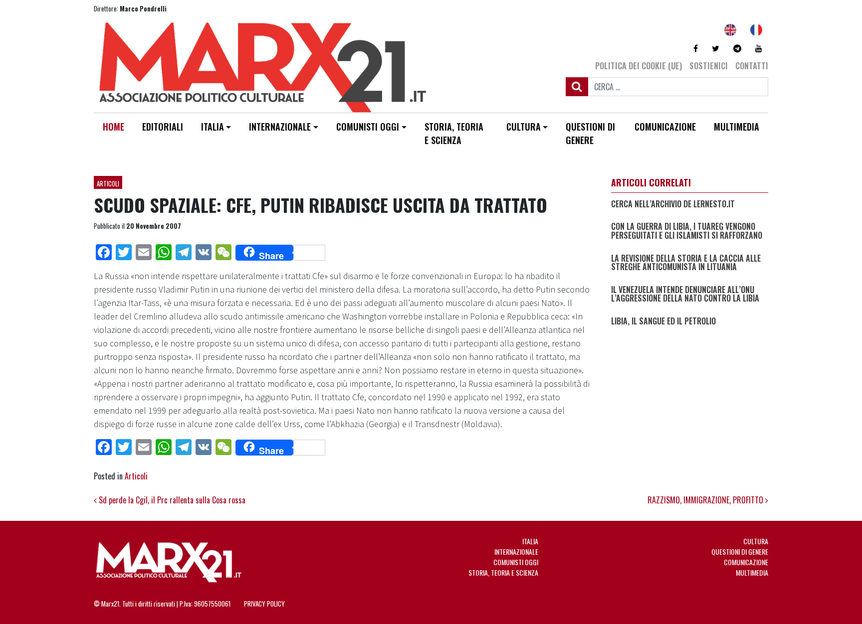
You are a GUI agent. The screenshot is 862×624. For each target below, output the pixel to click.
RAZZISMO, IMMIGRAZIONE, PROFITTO (706, 500)
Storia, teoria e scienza (454, 133)
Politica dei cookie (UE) (638, 66)
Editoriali (162, 126)
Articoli (108, 183)
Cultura (523, 126)
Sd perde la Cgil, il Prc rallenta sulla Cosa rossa (171, 500)
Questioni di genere (590, 133)
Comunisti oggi (367, 126)
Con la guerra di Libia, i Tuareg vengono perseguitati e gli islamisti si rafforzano (686, 231)
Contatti (751, 66)
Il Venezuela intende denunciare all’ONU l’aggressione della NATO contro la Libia (685, 294)
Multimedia (736, 126)
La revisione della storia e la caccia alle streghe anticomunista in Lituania (686, 263)
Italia (212, 126)
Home (113, 126)
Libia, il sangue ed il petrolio (663, 321)
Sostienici (708, 66)
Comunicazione (665, 126)
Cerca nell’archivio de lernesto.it (673, 204)
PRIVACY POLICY (264, 604)
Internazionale (280, 126)
